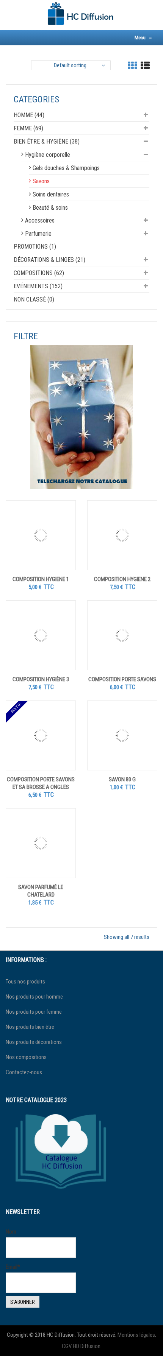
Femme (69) (28, 128)
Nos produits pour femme (34, 1011)
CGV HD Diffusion (81, 1346)
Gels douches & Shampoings (66, 168)
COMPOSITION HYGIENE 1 (41, 579)
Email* (13, 1266)
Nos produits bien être (30, 1027)
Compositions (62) (39, 273)
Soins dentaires (51, 194)
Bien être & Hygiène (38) (47, 141)
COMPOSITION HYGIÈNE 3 (41, 679)
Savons (41, 181)
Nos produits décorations (34, 1042)
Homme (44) (29, 115)
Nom (11, 1231)
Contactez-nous (24, 1072)
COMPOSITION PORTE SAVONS (122, 679)
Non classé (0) (34, 299)
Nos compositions (26, 1057)
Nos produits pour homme (34, 996)
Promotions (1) (35, 246)
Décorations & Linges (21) (49, 259)
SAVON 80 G (122, 779)
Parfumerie (38, 233)
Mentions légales (136, 1334)
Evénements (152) (38, 286)
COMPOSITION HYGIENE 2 (122, 579)
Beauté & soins (50, 207)
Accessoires (40, 220)
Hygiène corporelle (47, 154)
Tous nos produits (25, 981)
